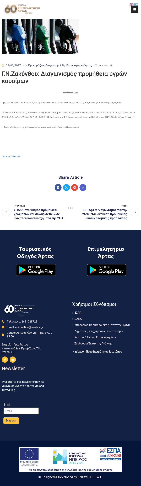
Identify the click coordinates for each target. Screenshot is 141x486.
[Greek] (136, 4)
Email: (25, 327)
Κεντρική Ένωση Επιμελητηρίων (95, 337)
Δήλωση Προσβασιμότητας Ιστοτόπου (98, 351)
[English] (131, 4)
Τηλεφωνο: (22, 321)
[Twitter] (66, 187)
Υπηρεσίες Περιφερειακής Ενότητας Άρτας (102, 325)
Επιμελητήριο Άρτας (79, 65)
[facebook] (5, 359)
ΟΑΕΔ (78, 318)
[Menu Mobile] (134, 9)
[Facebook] (58, 187)
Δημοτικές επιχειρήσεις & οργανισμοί (98, 331)
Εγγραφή (11, 420)
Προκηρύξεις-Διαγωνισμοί (44, 65)
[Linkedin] (82, 187)
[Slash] (70, 208)
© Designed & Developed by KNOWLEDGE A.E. (70, 477)
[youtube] (13, 359)
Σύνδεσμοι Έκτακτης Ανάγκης (93, 343)
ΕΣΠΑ (77, 312)
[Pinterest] (74, 187)
